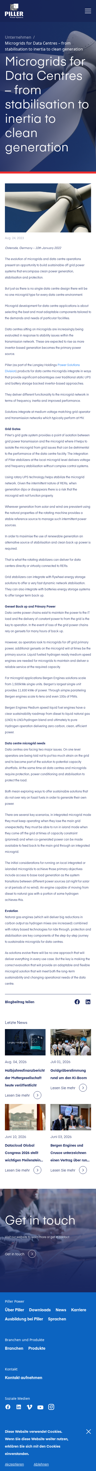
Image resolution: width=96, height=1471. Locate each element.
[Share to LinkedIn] (88, 1001)
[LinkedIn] (19, 1407)
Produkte (36, 1348)
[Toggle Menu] (88, 11)
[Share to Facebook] (77, 1001)
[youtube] (40, 1407)
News (61, 1309)
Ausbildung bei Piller (24, 1318)
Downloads (40, 1309)
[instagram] (51, 1407)
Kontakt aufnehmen (23, 1377)
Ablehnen (41, 1464)
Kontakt (11, 1369)
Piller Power (14, 1301)
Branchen (14, 1348)
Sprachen (57, 1318)
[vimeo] (29, 1407)
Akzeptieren (14, 1464)
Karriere (78, 1309)
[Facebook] (8, 1407)
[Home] (14, 11)
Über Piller (14, 1309)
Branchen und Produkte (24, 1340)
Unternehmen (18, 37)
